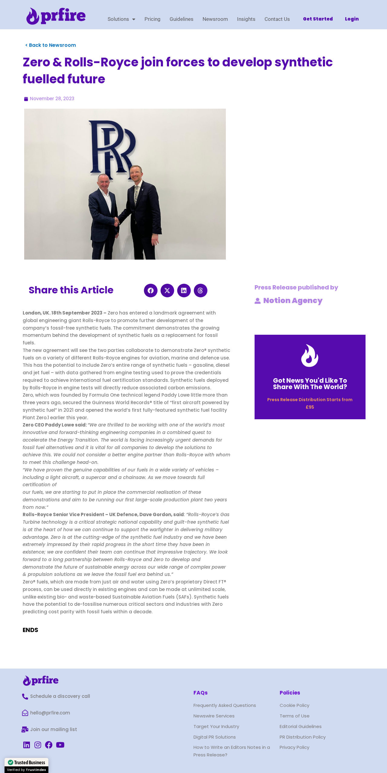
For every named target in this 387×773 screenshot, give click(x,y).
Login (352, 19)
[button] (151, 290)
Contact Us (277, 19)
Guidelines (182, 19)
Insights (246, 19)
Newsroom (215, 19)
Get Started (318, 19)
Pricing (153, 19)
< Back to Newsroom (50, 45)
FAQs (201, 692)
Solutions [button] (118, 19)
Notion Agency (293, 300)
